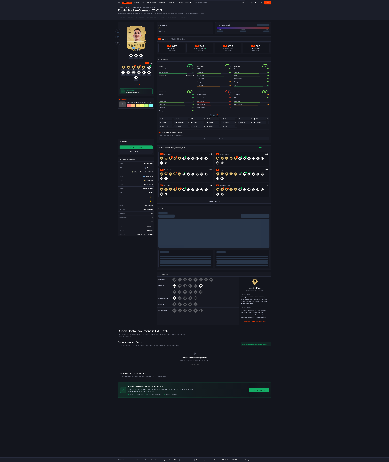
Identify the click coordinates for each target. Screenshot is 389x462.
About (150, 460)
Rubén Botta (137, 7)
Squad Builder (151, 2)
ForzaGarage (245, 460)
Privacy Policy (173, 460)
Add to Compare (137, 152)
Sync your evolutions (258, 390)
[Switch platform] (160, 31)
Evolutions (162, 2)
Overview (122, 18)
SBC (143, 2)
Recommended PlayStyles (156, 18)
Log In (267, 2)
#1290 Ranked (200, 50)
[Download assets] (117, 42)
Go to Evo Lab (194, 364)
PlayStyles (140, 18)
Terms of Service (187, 460)
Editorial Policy (160, 460)
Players (136, 2)
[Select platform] (261, 2)
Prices (130, 18)
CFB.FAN (234, 460)
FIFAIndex (215, 460)
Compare (184, 18)
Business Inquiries (202, 460)
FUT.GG (120, 7)
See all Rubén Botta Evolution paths (254, 344)
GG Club (188, 2)
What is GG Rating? (178, 39)
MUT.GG (225, 460)
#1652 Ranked (256, 50)
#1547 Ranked (228, 50)
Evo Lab (180, 2)
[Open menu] (118, 2)
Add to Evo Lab (137, 147)
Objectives (171, 2)
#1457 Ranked (172, 50)
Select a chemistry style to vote (214, 139)
